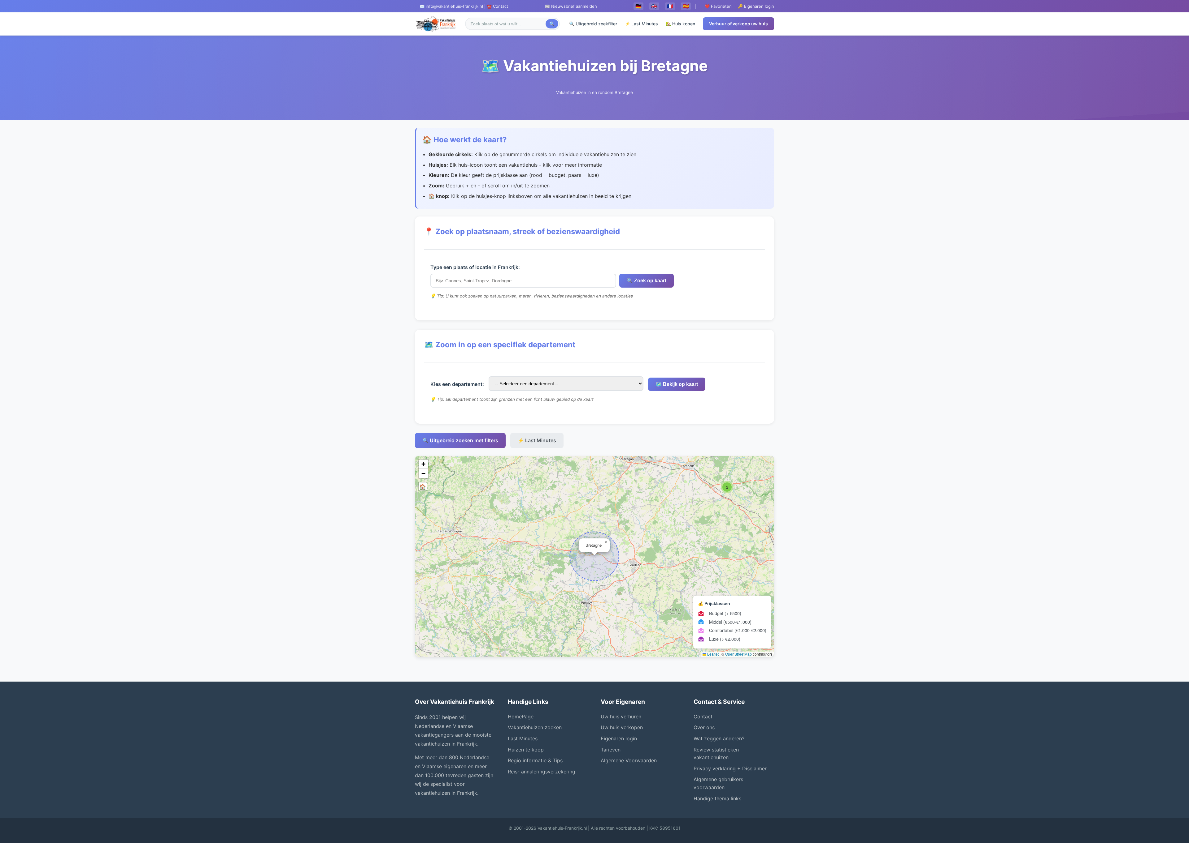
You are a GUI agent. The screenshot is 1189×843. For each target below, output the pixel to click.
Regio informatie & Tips (535, 760)
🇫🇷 (670, 6)
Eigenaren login (619, 738)
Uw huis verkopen (622, 727)
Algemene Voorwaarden (629, 760)
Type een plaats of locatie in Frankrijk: (475, 267)
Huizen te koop (526, 750)
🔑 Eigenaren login (756, 6)
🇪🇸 (686, 6)
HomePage (521, 716)
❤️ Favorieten (718, 6)
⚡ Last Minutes (641, 23)
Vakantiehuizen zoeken (535, 727)
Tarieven (611, 750)
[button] (727, 487)
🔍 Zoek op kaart (646, 280)
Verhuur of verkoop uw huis (738, 23)
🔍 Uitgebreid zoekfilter (593, 23)
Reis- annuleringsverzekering (541, 771)
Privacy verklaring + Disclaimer (730, 768)
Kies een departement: (457, 384)
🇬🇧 (654, 6)
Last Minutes (523, 738)
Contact (703, 716)
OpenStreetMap (738, 654)
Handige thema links (717, 798)
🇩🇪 (638, 6)
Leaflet (712, 654)
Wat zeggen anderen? (719, 738)
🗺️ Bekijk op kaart (676, 384)
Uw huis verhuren (621, 716)
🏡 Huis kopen (680, 23)
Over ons (704, 727)
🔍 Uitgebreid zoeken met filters (460, 440)
